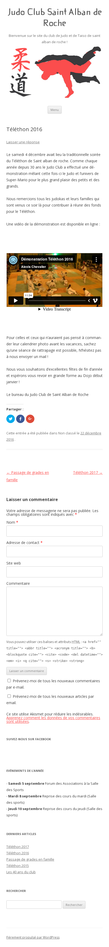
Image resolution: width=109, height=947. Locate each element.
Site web (13, 563)
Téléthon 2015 (17, 865)
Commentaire (18, 583)
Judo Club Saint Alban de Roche (54, 17)
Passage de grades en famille (30, 859)
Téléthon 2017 (88, 472)
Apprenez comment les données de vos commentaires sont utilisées (53, 719)
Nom (12, 522)
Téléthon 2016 (17, 853)
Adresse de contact (24, 542)
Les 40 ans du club (21, 872)
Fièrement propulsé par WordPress (33, 937)
